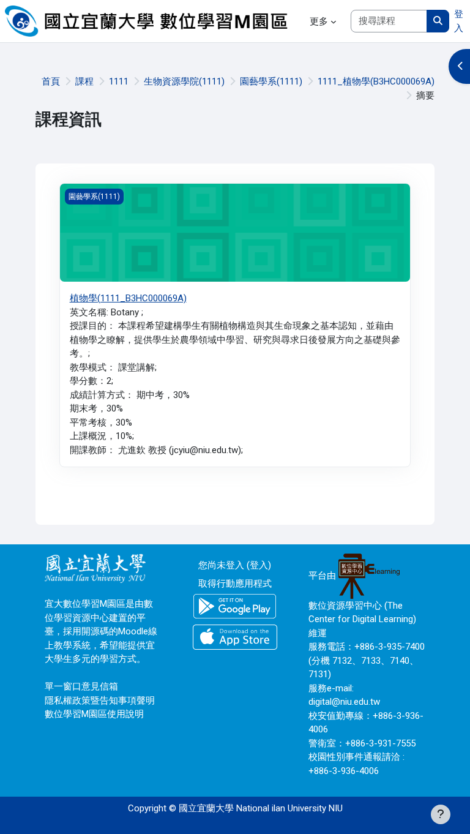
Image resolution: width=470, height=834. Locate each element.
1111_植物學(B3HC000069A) (376, 81)
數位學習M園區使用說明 (94, 713)
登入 (458, 21)
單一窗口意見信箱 (81, 686)
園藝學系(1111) (271, 81)
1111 (119, 81)
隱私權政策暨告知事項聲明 (100, 700)
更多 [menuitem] (319, 21)
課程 (84, 81)
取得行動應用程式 (235, 583)
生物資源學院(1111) (184, 81)
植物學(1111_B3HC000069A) (128, 298)
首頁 (51, 81)
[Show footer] (440, 814)
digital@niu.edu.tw (344, 701)
